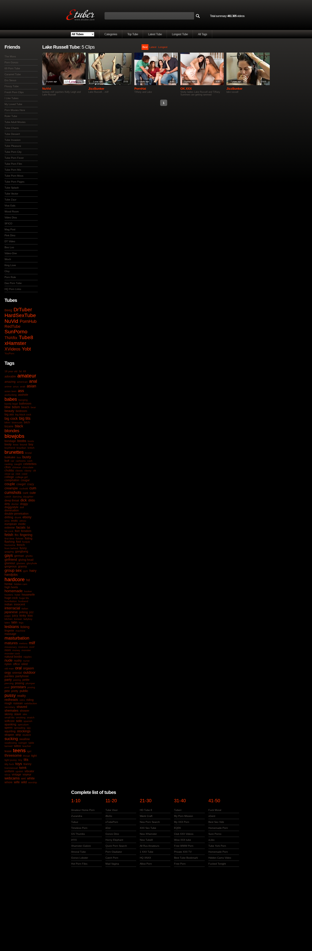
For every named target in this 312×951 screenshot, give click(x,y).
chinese (16, 467)
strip (18, 734)
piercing (9, 683)
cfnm (8, 467)
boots (31, 441)
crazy (30, 484)
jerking (23, 612)
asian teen (10, 391)
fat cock (9, 531)
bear (33, 407)
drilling (9, 517)
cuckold (23, 488)
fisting (28, 538)
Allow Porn (146, 863)
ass (21, 390)
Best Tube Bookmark (186, 857)
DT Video (10, 241)
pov (7, 691)
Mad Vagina (112, 863)
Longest (162, 47)
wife (17, 782)
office (16, 664)
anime (8, 386)
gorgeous (11, 566)
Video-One (11, 253)
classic (19, 470)
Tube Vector (11, 193)
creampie (11, 488)
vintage (16, 774)
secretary (10, 707)
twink (23, 768)
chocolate (27, 467)
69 (24, 371)
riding (30, 699)
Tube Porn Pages (14, 181)
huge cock (11, 597)
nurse (26, 660)
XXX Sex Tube (148, 827)
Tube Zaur (10, 199)
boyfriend (10, 447)
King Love (10, 265)
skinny (9, 714)
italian (24, 608)
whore (8, 782)
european (11, 523)
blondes (12, 430)
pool (7, 687)
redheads (11, 700)
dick (23, 500)
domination (12, 510)
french (21, 544)
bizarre (9, 426)
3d (20, 371)
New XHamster (148, 833)
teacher (26, 746)
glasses (20, 563)
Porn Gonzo (11, 62)
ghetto (29, 555)
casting (9, 464)
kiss (30, 615)
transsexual (11, 767)
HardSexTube (20, 315)
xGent (211, 816)
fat (28, 527)
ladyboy (27, 618)
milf (32, 643)
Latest (152, 47)
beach (25, 407)
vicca (7, 774)
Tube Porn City (13, 151)
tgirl (29, 751)
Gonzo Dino (112, 833)
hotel (17, 594)
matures (11, 643)
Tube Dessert (12, 134)
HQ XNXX (145, 857)
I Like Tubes (11, 98)
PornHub (28, 321)
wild (24, 782)
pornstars (18, 687)
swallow (24, 739)
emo (7, 520)
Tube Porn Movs (14, 175)
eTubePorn (111, 821)
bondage (10, 441)
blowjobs (14, 436)
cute (33, 493)
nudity (18, 660)
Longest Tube (180, 34)
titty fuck (9, 764)
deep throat (12, 500)
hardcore (15, 579)
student (26, 734)
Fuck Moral (214, 810)
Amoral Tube (78, 851)
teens (19, 750)
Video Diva (11, 217)
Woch (8, 259)
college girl (21, 477)
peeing (17, 679)
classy (27, 470)
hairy (32, 570)
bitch (27, 422)
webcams (12, 778)
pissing (19, 683)
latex (7, 622)
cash (29, 460)
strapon (9, 734)
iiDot (107, 827)
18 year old (11, 371)
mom (8, 650)
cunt (25, 492)
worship (32, 782)
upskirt (19, 771)
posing (31, 687)
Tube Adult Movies (15, 122)
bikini (7, 422)
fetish (9, 535)
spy (29, 727)
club (18, 473)
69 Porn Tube (12, 68)
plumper (30, 683)
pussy (10, 695)
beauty (9, 411)
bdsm (16, 407)
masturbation (17, 638)
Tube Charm (12, 128)
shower (24, 710)
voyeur (27, 774)
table (31, 742)
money (16, 650)
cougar (25, 480)
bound (23, 444)
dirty (7, 503)
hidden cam (20, 584)
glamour (10, 563)
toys (18, 764)
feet (17, 531)
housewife (28, 594)
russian (18, 703)
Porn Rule (10, 277)
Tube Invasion (13, 139)
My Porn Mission (183, 816)
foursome (10, 545)
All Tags (202, 34)
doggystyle (11, 507)
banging (23, 399)
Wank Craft (146, 816)
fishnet (19, 538)
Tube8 (26, 337)
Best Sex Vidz (216, 821)
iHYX (74, 839)
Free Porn (180, 863)
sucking (11, 738)
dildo (31, 500)
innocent (19, 604)
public (24, 691)
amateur (26, 376)
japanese (11, 612)
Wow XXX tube (182, 839)
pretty (14, 691)
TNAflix (11, 337)
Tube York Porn (217, 845)
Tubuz (74, 821)
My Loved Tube (13, 104)
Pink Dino (10, 235)
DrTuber (23, 309)
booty (8, 444)
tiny (20, 759)
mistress (23, 647)
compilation (12, 480)
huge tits (24, 598)
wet (23, 778)
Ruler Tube (11, 116)
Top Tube (132, 34)
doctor (15, 504)
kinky (23, 615)
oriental (17, 672)
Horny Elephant (114, 839)
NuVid (11, 321)
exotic (22, 523)
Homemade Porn (218, 827)
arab (22, 386)
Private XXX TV (183, 851)
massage (10, 633)
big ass (9, 414)
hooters (9, 594)
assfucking (11, 394)
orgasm (28, 668)
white (31, 778)
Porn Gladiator (113, 851)
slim (25, 714)
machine (20, 630)
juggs (8, 615)
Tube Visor (111, 810)
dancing (17, 496)
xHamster (15, 343)
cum (32, 488)
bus (19, 457)
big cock (11, 418)
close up (9, 473)
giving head (25, 559)
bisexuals (17, 422)
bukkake (10, 457)
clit (34, 470)
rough (8, 703)
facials (20, 527)
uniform (9, 771)
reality (21, 696)
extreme (10, 527)
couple (10, 484)
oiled (24, 664)
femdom (26, 531)
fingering (26, 535)
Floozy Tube (12, 86)
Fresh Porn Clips (14, 92)
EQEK (177, 827)
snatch (30, 717)
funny (23, 548)
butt (7, 460)
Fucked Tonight (217, 863)
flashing (10, 541)
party (8, 679)
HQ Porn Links (13, 289)
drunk (18, 517)
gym (25, 570)
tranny (27, 764)
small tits (9, 717)
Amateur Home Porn (83, 810)
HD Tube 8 (146, 810)
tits (26, 760)
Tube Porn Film (13, 163)
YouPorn (9, 353)
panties (9, 676)
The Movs (10, 56)
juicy (15, 615)
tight (34, 755)
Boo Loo (9, 247)
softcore (10, 721)
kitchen (9, 618)
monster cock (12, 653)
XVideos (12, 349)
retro (22, 699)
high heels (11, 587)
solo (19, 721)
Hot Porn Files (79, 863)
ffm (16, 535)
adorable (10, 376)
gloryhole (32, 563)
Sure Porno (214, 833)
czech (8, 496)
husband (23, 601)
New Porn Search (150, 821)
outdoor (29, 672)
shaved (22, 707)
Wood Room (12, 211)
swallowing (11, 742)
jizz (31, 612)
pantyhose (22, 676)
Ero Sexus (10, 80)
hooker (28, 591)
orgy (8, 672)
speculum (23, 724)
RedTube (12, 326)
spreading (19, 727)
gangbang (21, 551)
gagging (9, 551)
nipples (27, 656)
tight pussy (11, 759)
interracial (12, 608)
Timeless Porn (79, 827)
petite (25, 679)
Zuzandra (76, 816)
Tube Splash (12, 187)
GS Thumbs (78, 833)
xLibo (211, 839)
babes (11, 399)
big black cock (23, 414)
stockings (24, 731)
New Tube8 (146, 839)
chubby (9, 470)
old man (9, 668)
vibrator (29, 771)
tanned (8, 746)
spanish (27, 721)
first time (9, 538)
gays (9, 555)
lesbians (12, 626)
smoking (20, 717)
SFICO (8, 223)
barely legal (11, 403)
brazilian (21, 447)
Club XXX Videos (183, 833)
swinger (22, 742)
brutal (28, 452)
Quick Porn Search (116, 845)
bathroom (25, 403)
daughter (28, 496)
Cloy (7, 271)
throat (26, 755)
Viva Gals (10, 205)
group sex (13, 570)
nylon (8, 664)
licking (24, 627)
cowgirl (21, 484)
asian (31, 386)
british (31, 447)
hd (28, 580)
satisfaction (30, 703)
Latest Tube (155, 34)
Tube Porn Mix (13, 169)
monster (26, 650)
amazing (10, 381)
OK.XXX (186, 88)
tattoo (17, 745)
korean (18, 618)
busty (26, 457)
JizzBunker (96, 88)
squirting (10, 731)
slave (17, 714)
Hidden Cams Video (219, 857)
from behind (11, 548)
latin (14, 622)
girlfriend (11, 559)
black (19, 426)
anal (33, 381)
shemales (11, 710)
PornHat (140, 88)
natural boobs (13, 656)
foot (18, 541)
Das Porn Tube (13, 283)
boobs (21, 441)
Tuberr (178, 810)
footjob (26, 541)
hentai (8, 583)
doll (22, 507)
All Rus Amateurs (149, 845)
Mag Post (10, 229)
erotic (14, 520)
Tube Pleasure (13, 145)
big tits (25, 418)
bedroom (21, 411)
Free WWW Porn (183, 845)
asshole (23, 394)
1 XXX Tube (146, 851)
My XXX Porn (181, 821)
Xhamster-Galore (81, 845)
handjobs (11, 574)
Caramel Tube (13, 74)
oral (18, 668)
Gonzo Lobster (79, 857)
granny (22, 566)
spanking (10, 724)
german (19, 555)
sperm (8, 727)
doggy (24, 503)
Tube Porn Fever (14, 157)
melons (23, 643)
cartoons (21, 460)
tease (8, 751)
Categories (110, 34)
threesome (13, 755)
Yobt (26, 349)
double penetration (17, 513)
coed (24, 473)
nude (8, 660)
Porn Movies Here (15, 110)
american (22, 381)
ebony (27, 517)
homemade (14, 591)
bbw (7, 407)
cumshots (13, 492)
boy (31, 444)
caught (18, 464)
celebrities (29, 463)
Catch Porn (111, 857)
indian (8, 604)
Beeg (8, 310)
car (12, 460)
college (9, 476)
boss (15, 444)
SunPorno (16, 331)
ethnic (23, 520)
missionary (11, 647)
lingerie (9, 630)
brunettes (14, 452)
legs (21, 622)
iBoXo (108, 816)
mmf (31, 647)
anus (16, 386)
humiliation (11, 601)
